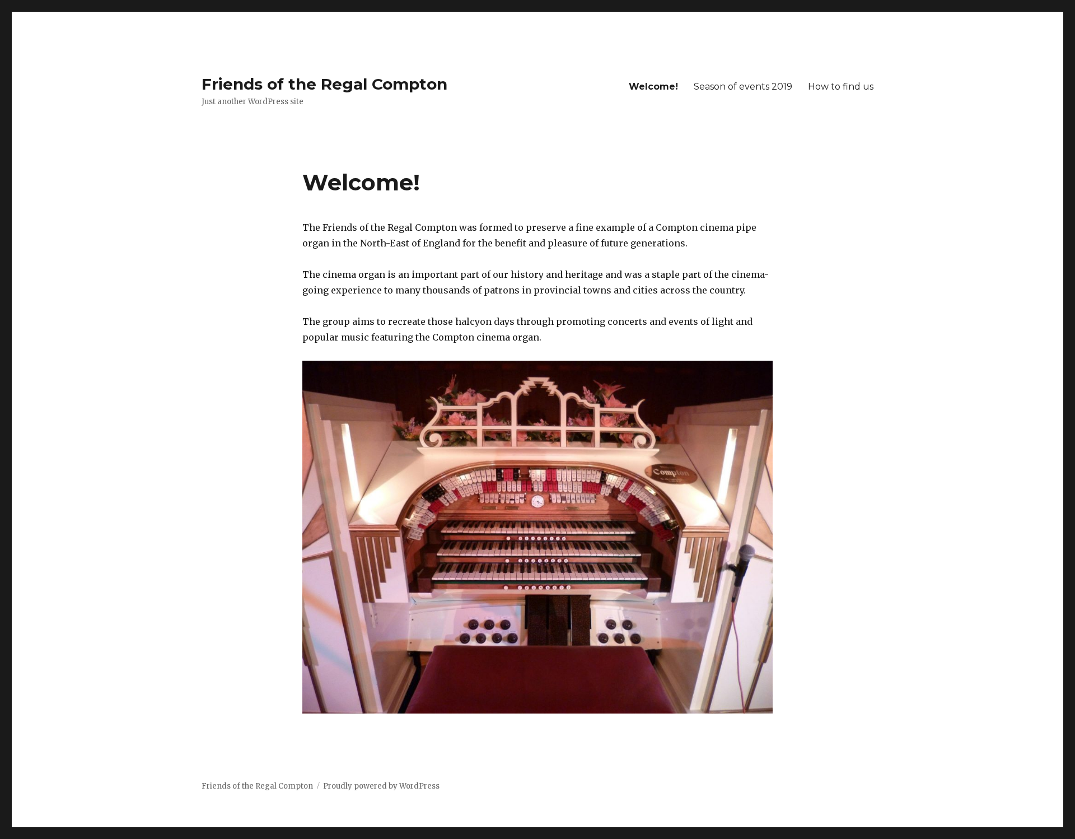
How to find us (840, 86)
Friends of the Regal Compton (324, 84)
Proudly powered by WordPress (381, 786)
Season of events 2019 (743, 86)
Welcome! (653, 86)
